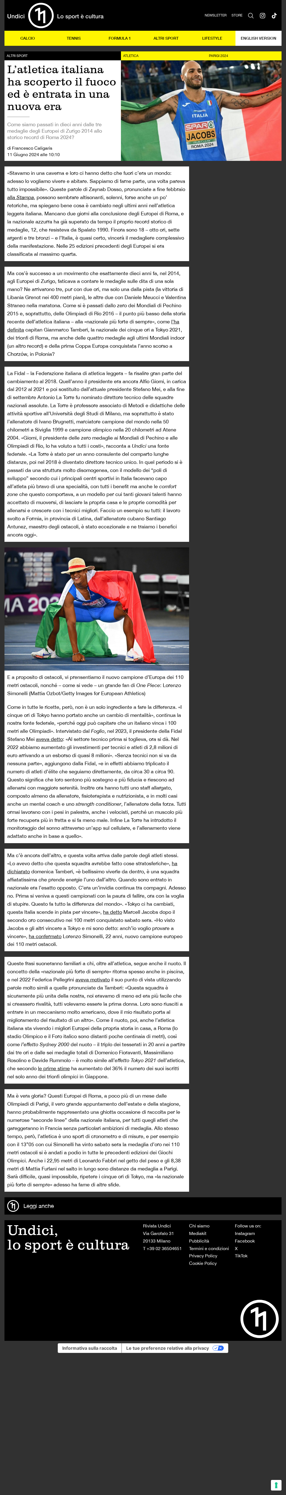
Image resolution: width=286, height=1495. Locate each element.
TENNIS (74, 38)
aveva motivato (92, 980)
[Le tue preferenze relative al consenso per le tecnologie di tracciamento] (276, 1485)
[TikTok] (274, 15)
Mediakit (197, 1233)
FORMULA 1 (120, 38)
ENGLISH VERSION (258, 38)
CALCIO (27, 38)
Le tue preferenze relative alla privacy (167, 1348)
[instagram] (262, 15)
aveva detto (49, 739)
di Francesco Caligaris (29, 148)
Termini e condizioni (209, 1248)
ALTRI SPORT (166, 38)
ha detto (112, 912)
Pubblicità (199, 1240)
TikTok (241, 1255)
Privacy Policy (203, 1255)
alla (20, 197)
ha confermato (45, 936)
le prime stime (54, 1068)
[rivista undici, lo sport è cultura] (55, 15)
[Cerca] (250, 15)
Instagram (245, 1233)
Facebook (245, 1240)
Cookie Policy (203, 1263)
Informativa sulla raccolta (89, 1348)
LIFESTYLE (212, 38)
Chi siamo (199, 1225)
